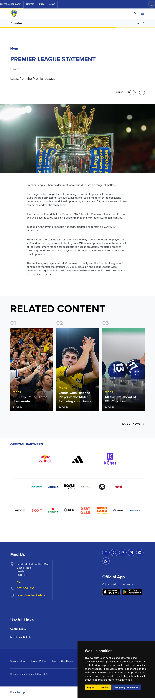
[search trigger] (135, 13)
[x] (135, 92)
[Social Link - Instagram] (123, 552)
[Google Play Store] (132, 592)
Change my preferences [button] (126, 687)
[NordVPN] (118, 510)
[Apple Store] (111, 592)
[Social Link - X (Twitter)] (114, 552)
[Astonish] (53, 487)
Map (19, 582)
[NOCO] (20, 510)
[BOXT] (36, 510)
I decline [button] (104, 687)
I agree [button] (90, 687)
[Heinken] (53, 510)
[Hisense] (36, 487)
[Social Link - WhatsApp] (106, 561)
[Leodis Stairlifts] (134, 510)
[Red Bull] (45, 459)
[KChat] (110, 459)
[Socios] (69, 510)
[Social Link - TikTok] (131, 552)
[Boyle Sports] (69, 487)
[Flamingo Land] (102, 510)
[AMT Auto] (118, 487)
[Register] (150, 4)
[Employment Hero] (69, 527)
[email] (142, 92)
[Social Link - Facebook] (106, 552)
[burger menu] (143, 14)
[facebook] (128, 92)
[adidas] (77, 459)
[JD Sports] (102, 487)
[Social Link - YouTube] (139, 552)
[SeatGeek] (85, 510)
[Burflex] (85, 487)
